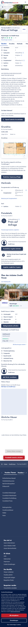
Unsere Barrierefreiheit (10, 548)
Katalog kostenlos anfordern (11, 326)
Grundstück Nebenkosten (9, 495)
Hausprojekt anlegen (9, 577)
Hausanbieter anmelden (10, 588)
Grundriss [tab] (11, 44)
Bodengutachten (7, 507)
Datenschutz (7, 559)
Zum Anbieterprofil (5, 281)
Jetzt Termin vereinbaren (9, 377)
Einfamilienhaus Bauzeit (9, 478)
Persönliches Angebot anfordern (12, 249)
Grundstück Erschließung (9, 498)
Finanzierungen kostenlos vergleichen (10, 229)
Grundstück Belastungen (9, 493)
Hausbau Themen (10, 472)
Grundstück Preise (7, 501)
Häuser (5, 464)
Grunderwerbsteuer (7, 510)
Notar (4, 515)
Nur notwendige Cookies (14, 624)
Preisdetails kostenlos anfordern (14, 457)
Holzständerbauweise (8, 481)
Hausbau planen (8, 575)
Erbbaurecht (5, 486)
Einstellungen (14, 620)
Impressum (7, 561)
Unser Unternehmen (9, 543)
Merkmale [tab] (19, 44)
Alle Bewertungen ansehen (19, 344)
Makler (4, 513)
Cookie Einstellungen (9, 564)
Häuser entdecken (9, 572)
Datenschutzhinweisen (15, 611)
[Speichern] (26, 7)
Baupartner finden (9, 580)
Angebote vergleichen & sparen (12, 267)
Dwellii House (12, 464)
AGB (5, 556)
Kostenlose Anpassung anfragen (12, 177)
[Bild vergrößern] (24, 155)
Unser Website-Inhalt (9, 545)
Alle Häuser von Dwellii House (8, 386)
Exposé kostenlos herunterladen (14, 119)
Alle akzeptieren (14, 615)
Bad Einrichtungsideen (8, 483)
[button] (25, 2)
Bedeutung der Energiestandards (9, 198)
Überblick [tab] (4, 44)
